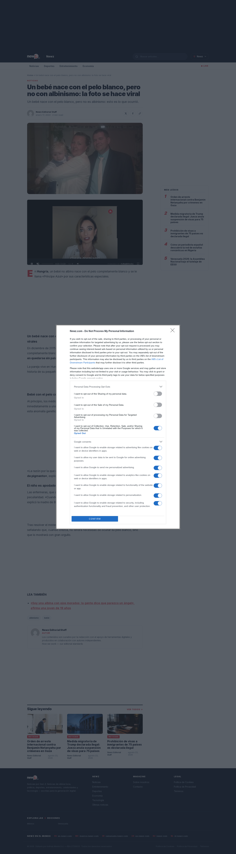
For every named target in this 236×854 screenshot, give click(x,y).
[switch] (158, 394)
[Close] (173, 331)
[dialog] (118, 427)
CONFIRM (95, 519)
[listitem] (118, 386)
